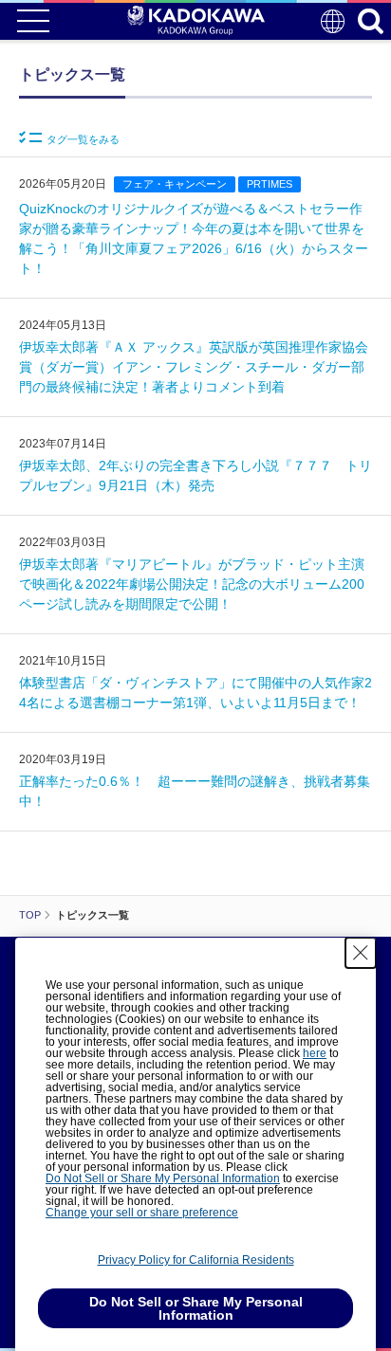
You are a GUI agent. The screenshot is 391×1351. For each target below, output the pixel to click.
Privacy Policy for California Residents (196, 1260)
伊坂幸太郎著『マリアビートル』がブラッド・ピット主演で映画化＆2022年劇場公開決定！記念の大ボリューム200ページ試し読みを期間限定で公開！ (191, 584)
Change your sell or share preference (142, 1212)
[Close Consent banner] (360, 953)
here (314, 1053)
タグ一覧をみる (83, 139)
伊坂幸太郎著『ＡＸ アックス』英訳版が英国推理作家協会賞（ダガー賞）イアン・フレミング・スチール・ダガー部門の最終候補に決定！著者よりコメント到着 (193, 366)
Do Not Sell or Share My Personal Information (163, 1178)
